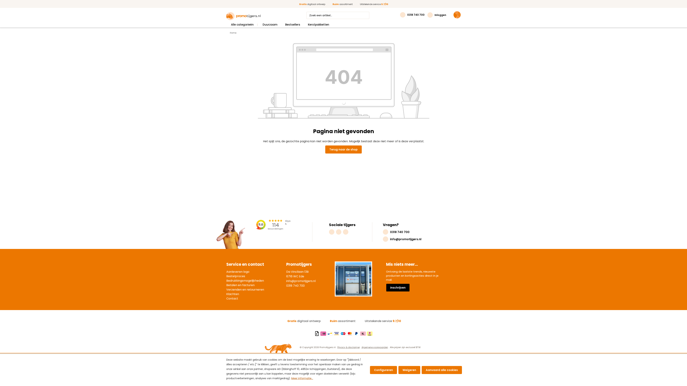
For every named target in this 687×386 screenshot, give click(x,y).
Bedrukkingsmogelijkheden (245, 281)
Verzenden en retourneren (245, 290)
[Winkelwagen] (457, 14)
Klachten (232, 294)
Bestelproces (235, 276)
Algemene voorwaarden (375, 347)
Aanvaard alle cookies (442, 370)
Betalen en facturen (240, 285)
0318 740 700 (295, 286)
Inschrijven (398, 288)
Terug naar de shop (343, 149)
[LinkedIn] (345, 232)
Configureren (383, 370)
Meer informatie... (302, 378)
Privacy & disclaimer (348, 347)
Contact (232, 298)
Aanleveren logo (237, 272)
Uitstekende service (374, 4)
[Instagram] (331, 232)
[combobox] (334, 15)
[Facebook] (338, 232)
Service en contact (245, 264)
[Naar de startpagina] (243, 16)
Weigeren (409, 370)
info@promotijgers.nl (301, 281)
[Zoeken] (365, 15)
